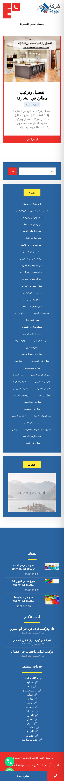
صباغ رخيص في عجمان (32, 306)
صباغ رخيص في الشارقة (31, 285)
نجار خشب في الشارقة (32, 354)
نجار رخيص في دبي (32, 367)
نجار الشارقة (20, 340)
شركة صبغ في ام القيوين (31, 265)
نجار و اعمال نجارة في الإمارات (38, 429)
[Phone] (9, 761)
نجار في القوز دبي (20, 388)
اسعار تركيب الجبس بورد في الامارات (32, 210)
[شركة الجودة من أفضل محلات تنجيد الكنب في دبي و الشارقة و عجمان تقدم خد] (49, 9)
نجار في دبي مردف (32, 408)
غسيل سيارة (30, 690)
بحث (12, 171)
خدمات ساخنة (30, 740)
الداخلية (30, 711)
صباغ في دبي (19, 313)
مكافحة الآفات (30, 678)
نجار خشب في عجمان (39, 361)
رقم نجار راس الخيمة (32, 231)
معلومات (30, 727)
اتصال (30, 719)
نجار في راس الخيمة (42, 415)
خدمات (30, 707)
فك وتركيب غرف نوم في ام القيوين (32, 629)
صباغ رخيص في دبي (31, 299)
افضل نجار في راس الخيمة (31, 217)
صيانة (30, 694)
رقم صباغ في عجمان (32, 224)
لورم (30, 723)
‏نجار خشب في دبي (32, 443)
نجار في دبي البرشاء (22, 395)
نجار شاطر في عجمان (40, 374)
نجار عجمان (18, 374)
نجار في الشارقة (43, 388)
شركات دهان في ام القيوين (31, 258)
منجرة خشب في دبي (32, 333)
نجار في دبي (44, 395)
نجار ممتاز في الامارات (31, 422)
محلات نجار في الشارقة (32, 326)
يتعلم (14, 429)
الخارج (30, 715)
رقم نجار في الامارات (32, 238)
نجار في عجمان (19, 415)
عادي (30, 703)
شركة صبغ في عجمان (31, 279)
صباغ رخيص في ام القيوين (32, 292)
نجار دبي (18, 361)
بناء (30, 686)
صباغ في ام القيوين (41, 313)
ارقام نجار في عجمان (32, 203)
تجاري (30, 699)
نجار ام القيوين (32, 347)
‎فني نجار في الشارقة (32, 436)
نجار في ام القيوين (43, 381)
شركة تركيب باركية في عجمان (32, 640)
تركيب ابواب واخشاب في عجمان (32, 651)
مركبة (30, 682)
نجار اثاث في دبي (41, 340)
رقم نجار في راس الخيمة (31, 244)
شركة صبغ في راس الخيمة (31, 272)
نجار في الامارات (20, 381)
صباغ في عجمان (32, 320)
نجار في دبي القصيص (32, 402)
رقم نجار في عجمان (31, 251)
